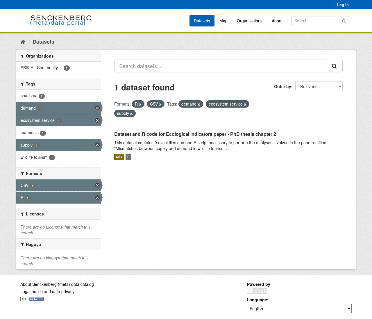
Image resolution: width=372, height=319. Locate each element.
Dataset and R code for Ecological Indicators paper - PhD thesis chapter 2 (195, 134)
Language (257, 299)
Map (223, 21)
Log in (343, 4)
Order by (282, 86)
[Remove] (140, 104)
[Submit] (343, 20)
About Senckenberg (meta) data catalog (57, 284)
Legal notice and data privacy (47, 291)
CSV (119, 157)
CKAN (257, 291)
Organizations (249, 21)
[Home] (22, 41)
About (277, 21)
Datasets (202, 21)
